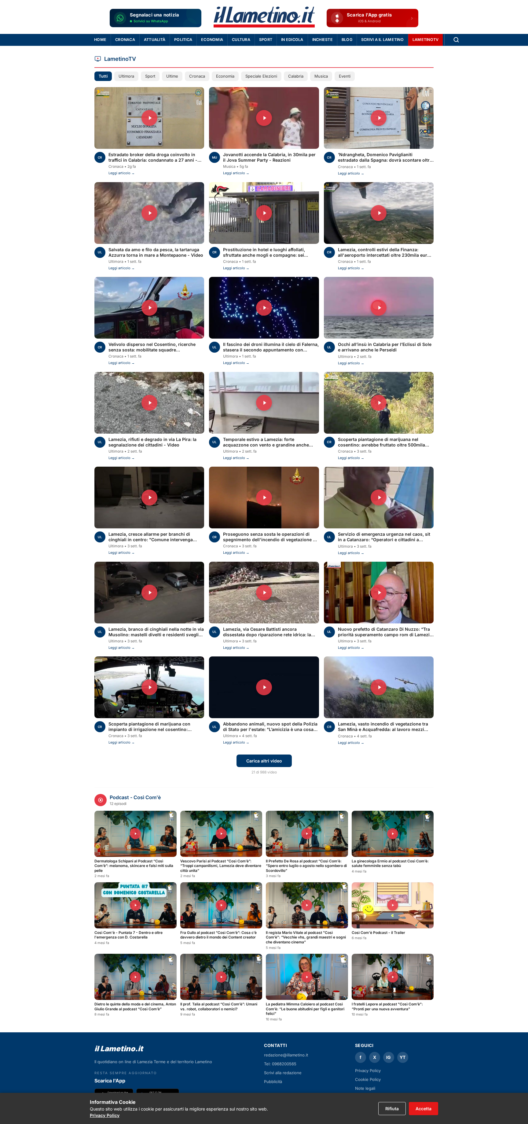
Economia (212, 39)
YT (402, 1057)
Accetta (423, 1108)
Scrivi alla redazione (283, 1072)
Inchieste (322, 39)
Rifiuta (392, 1108)
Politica (183, 39)
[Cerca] (456, 39)
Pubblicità (273, 1081)
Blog (347, 39)
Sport (265, 39)
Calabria (295, 76)
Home (100, 39)
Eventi (344, 76)
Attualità (154, 39)
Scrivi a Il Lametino (382, 39)
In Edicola (292, 39)
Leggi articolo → (121, 173)
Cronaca (125, 39)
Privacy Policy (104, 1115)
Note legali (365, 1088)
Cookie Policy (368, 1079)
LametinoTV (426, 39)
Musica (321, 76)
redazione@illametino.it (286, 1054)
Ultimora (126, 76)
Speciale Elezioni (261, 76)
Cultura (241, 39)
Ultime (172, 76)
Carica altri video (264, 760)
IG (388, 1057)
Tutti (103, 76)
